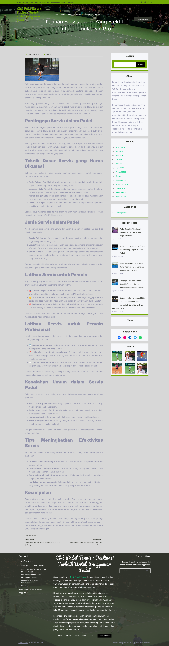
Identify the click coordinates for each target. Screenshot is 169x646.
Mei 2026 (119, 160)
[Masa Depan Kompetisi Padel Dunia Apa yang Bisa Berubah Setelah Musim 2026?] (115, 265)
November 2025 (122, 184)
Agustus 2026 (121, 147)
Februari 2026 (121, 172)
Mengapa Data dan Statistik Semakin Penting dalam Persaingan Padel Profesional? (132, 284)
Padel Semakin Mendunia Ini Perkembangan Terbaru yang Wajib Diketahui (131, 232)
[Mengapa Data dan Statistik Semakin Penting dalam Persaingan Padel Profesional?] (115, 282)
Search (140, 64)
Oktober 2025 (121, 188)
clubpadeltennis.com (36, 565)
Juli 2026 (119, 151)
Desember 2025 (121, 180)
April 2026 (120, 164)
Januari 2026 (120, 176)
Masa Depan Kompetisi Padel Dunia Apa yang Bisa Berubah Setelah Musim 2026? (132, 266)
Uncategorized (31, 535)
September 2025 (122, 192)
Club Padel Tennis (78, 577)
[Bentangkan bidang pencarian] (127, 19)
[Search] (147, 570)
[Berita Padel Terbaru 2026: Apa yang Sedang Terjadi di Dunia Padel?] (115, 247)
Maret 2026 (120, 168)
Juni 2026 (119, 156)
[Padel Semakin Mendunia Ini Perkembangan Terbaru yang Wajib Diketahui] (115, 230)
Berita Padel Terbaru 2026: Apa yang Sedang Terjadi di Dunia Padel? (132, 249)
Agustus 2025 (121, 196)
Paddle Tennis (23, 643)
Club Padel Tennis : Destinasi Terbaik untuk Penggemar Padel (29, 14)
